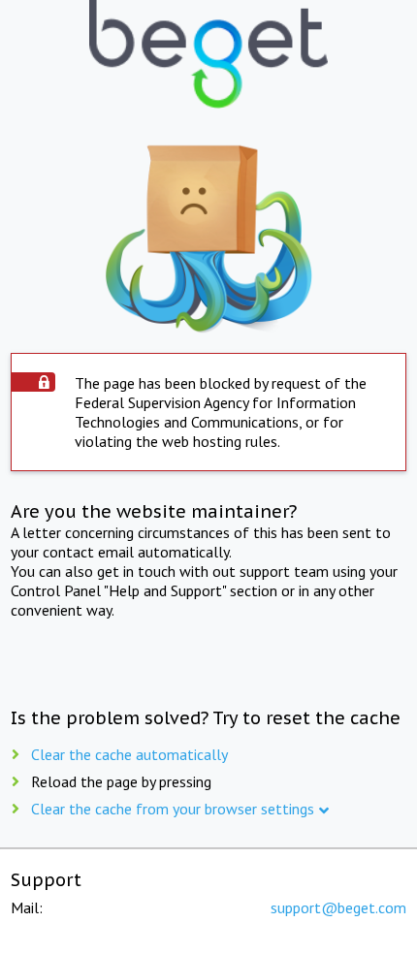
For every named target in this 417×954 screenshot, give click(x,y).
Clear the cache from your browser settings (172, 808)
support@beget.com (338, 907)
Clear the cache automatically (129, 754)
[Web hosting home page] (208, 56)
